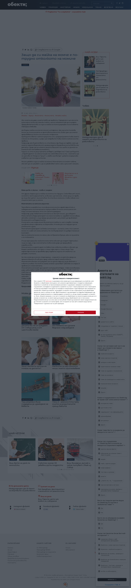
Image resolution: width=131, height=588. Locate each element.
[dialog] (65, 294)
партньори (49, 281)
